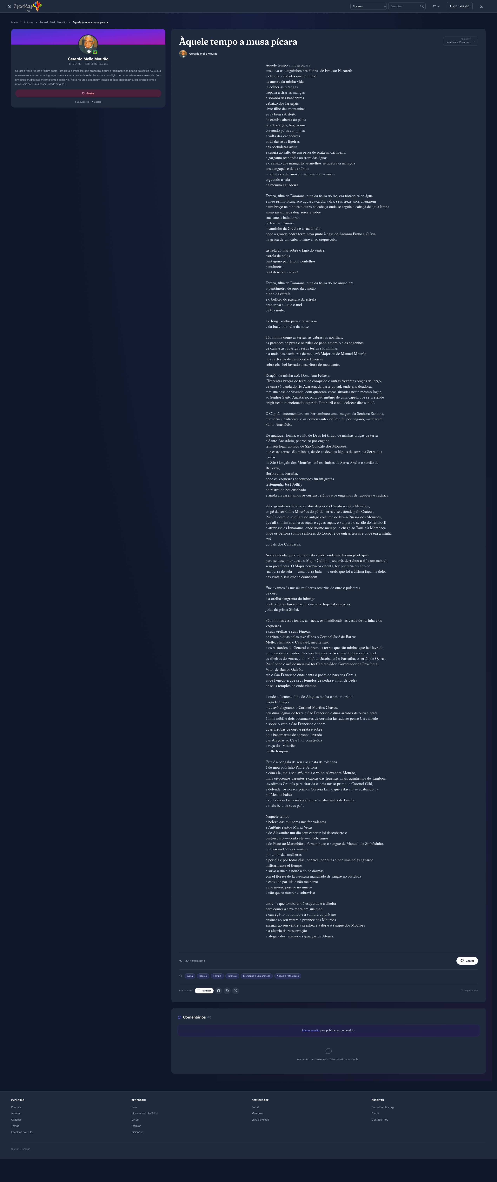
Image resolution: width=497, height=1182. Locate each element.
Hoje (134, 1107)
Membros (257, 1113)
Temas (15, 1125)
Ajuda (375, 1113)
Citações (16, 1119)
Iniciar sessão (459, 6)
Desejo (203, 976)
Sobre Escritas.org (383, 1107)
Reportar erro (471, 990)
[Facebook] (218, 990)
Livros (135, 1119)
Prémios (136, 1125)
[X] (235, 990)
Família (217, 976)
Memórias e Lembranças (256, 976)
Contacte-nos (380, 1119)
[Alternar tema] (481, 6)
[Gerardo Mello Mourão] (183, 54)
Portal (255, 1107)
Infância (232, 976)
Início (14, 22)
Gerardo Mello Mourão (52, 22)
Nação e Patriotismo (288, 976)
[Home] (9, 6)
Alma (190, 976)
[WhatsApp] (227, 990)
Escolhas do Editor (22, 1132)
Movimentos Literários (144, 1113)
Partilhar (206, 990)
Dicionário (137, 1132)
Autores (28, 22)
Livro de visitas (260, 1119)
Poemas (16, 1107)
